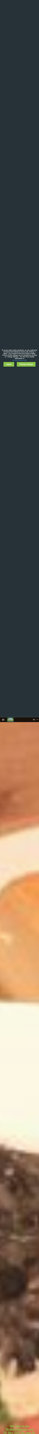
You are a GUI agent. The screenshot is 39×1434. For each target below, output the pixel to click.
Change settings (26, 364)
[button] (35, 719)
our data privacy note (19, 360)
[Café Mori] (16, 719)
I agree (9, 364)
